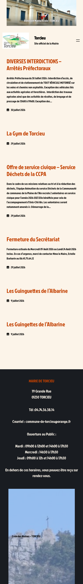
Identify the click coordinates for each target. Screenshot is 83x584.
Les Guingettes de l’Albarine (36, 324)
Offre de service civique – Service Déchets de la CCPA (41, 170)
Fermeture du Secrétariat (33, 239)
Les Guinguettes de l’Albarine (37, 290)
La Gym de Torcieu (26, 133)
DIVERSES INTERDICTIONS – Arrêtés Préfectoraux (34, 65)
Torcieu (40, 38)
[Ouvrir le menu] (78, 40)
